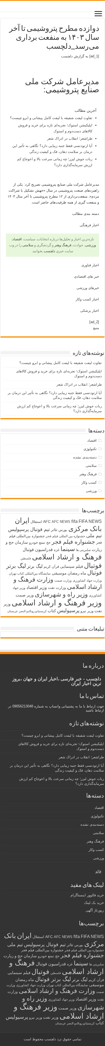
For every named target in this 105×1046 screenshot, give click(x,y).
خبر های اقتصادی (86, 276)
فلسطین (25, 558)
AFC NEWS (61, 522)
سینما (68, 548)
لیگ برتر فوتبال (53, 979)
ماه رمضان (77, 573)
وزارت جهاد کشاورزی (87, 580)
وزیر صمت (25, 595)
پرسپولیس (68, 610)
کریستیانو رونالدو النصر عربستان (27, 611)
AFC (47, 521)
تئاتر (54, 529)
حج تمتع (45, 542)
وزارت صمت (63, 580)
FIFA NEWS (90, 521)
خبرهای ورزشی (87, 288)
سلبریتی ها (83, 550)
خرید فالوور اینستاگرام (87, 895)
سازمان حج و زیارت (20, 955)
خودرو (33, 542)
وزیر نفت (50, 1017)
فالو (98, 871)
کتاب (52, 611)
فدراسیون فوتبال (38, 549)
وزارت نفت (57, 587)
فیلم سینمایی (71, 566)
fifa (74, 521)
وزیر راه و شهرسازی (61, 594)
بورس (62, 530)
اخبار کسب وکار (87, 299)
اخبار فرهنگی (89, 225)
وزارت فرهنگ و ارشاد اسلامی (57, 990)
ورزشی (90, 245)
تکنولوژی (90, 449)
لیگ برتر (35, 566)
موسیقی (59, 573)
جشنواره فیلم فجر (73, 542)
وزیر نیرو (86, 611)
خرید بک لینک (94, 903)
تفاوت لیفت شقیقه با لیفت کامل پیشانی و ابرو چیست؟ (51, 118)
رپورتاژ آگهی (95, 910)
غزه (57, 550)
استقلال (36, 522)
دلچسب (67, 56)
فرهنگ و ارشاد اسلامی (67, 557)
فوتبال (93, 565)
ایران (22, 520)
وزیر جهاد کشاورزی (61, 999)
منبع (96, 328)
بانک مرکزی (85, 528)
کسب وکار (89, 482)
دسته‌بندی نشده (85, 457)
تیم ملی (94, 535)
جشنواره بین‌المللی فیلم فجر (42, 950)
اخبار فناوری (90, 265)
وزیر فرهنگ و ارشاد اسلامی (57, 602)
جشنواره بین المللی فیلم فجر (65, 536)
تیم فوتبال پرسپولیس (29, 529)
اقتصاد (17, 239)
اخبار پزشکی (89, 311)
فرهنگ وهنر (62, 245)
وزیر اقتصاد (36, 587)
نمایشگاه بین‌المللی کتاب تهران (30, 573)
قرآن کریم (51, 567)
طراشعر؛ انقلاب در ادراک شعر (69, 138)
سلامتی (27, 245)
